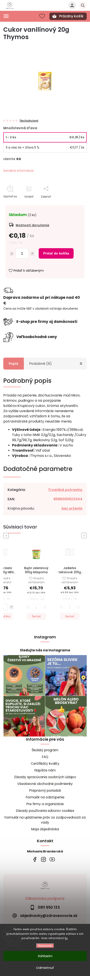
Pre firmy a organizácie (45, 804)
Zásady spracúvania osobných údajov (45, 777)
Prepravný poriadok (45, 790)
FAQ (45, 757)
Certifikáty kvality (45, 763)
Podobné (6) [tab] (40, 363)
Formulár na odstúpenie (45, 797)
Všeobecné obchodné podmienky (45, 783)
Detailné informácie (18, 170)
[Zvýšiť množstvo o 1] (32, 254)
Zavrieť (72, 204)
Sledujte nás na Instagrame (45, 650)
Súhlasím (45, 956)
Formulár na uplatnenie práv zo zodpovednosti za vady (45, 820)
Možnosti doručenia (32, 225)
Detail (10, 616)
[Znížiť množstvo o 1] (12, 254)
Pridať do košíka (56, 253)
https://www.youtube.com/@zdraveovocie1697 (52, 859)
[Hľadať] (83, 5)
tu (66, 938)
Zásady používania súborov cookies (45, 810)
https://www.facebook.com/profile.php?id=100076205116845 (34, 859)
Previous (7, 535)
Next (85, 535)
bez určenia (72, 508)
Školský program (45, 750)
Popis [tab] (13, 363)
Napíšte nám (45, 770)
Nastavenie (45, 945)
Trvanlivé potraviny (65, 489)
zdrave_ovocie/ (43, 859)
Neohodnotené (29, 120)
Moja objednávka (45, 829)
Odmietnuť (45, 967)
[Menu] (6, 16)
